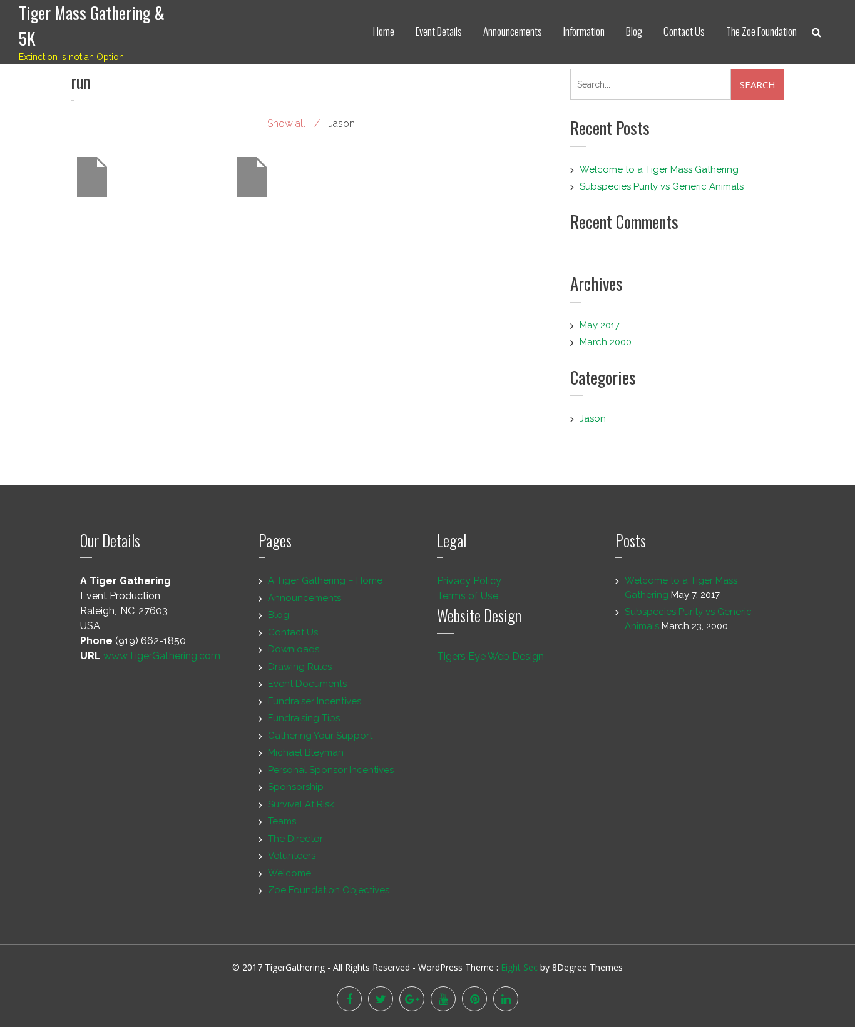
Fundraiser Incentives (314, 701)
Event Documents (307, 683)
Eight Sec (520, 967)
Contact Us (684, 31)
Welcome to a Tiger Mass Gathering (659, 169)
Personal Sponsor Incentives (331, 770)
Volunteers (291, 855)
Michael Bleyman (306, 752)
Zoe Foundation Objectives (328, 890)
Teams (282, 821)
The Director (295, 838)
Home (383, 31)
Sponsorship (296, 786)
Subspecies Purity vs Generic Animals (662, 186)
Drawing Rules (300, 666)
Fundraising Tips (304, 718)
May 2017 (600, 325)
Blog (634, 31)
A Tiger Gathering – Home (325, 580)
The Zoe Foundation (761, 31)
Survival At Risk (301, 804)
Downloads (293, 649)
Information (584, 31)
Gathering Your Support (320, 735)
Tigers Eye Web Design (490, 656)
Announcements (512, 31)
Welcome (289, 873)
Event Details (439, 31)
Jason (593, 418)
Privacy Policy (469, 581)
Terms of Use (467, 596)
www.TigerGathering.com (161, 656)
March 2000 (606, 342)
